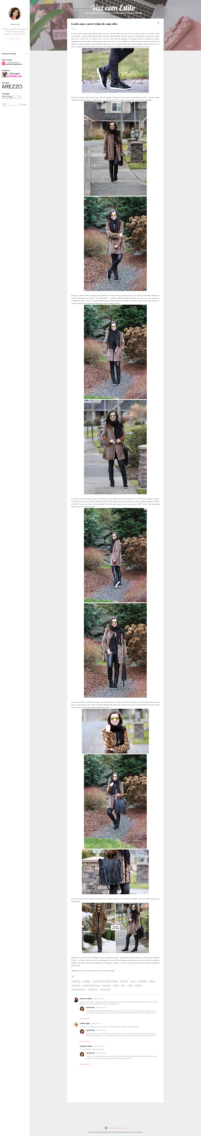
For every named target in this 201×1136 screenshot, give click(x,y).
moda (130, 985)
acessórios (76, 981)
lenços (116, 985)
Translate (19, 98)
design (152, 981)
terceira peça (105, 990)
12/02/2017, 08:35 (100, 1053)
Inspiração (107, 985)
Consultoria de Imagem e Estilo (105, 981)
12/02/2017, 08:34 (100, 1030)
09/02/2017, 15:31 (96, 1023)
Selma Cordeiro (86, 999)
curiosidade (142, 981)
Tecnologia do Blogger (116, 1128)
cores (133, 981)
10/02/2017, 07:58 (98, 1046)
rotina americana (79, 990)
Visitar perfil (15, 38)
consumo (124, 981)
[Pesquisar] (162, 5)
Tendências (92, 990)
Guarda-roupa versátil (91, 985)
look (123, 985)
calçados (86, 981)
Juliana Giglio (85, 1023)
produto (138, 985)
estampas (76, 985)
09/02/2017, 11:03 (100, 1007)
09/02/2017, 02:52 (98, 998)
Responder (85, 1019)
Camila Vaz (90, 1007)
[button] (158, 23)
